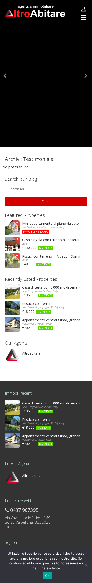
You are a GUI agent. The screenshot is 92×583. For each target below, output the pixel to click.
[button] (7, 73)
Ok (47, 576)
